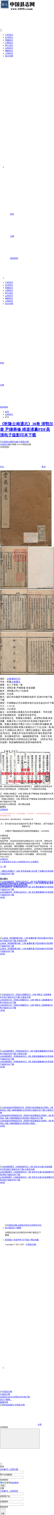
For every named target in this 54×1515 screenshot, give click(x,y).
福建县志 (9, 51)
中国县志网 (5, 444)
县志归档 (9, 56)
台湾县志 (9, 37)
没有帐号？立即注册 (9, 1469)
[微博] (24, 1316)
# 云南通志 (34, 862)
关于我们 (26, 1240)
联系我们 (9, 1240)
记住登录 (7, 1483)
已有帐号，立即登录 (9, 1491)
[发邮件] (29, 1365)
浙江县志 (9, 45)
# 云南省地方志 (22, 862)
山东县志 (9, 48)
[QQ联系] (29, 1296)
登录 (2, 1486)
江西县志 (9, 43)
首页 (7, 412)
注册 (2, 1513)
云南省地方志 (13, 678)
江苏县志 (9, 35)
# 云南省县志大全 (8, 862)
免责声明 (18, 1240)
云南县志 (9, 414)
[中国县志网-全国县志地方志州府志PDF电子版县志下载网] (24, 1228)
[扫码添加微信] (27, 1405)
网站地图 (35, 1240)
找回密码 (15, 1483)
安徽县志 (9, 40)
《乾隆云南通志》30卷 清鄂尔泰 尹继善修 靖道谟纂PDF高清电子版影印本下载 (26, 429)
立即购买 (4, 810)
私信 (44, 467)
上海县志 (9, 53)
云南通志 (15, 682)
